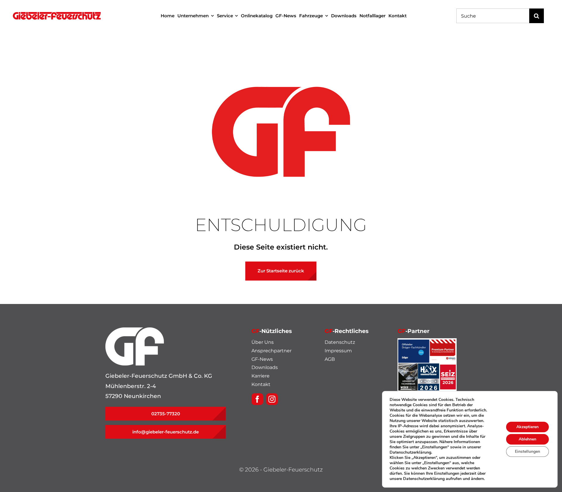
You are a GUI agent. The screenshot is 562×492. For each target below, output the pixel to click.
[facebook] (257, 399)
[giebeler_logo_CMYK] (57, 14)
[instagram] (272, 399)
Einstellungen (527, 451)
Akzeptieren (527, 427)
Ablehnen (527, 439)
